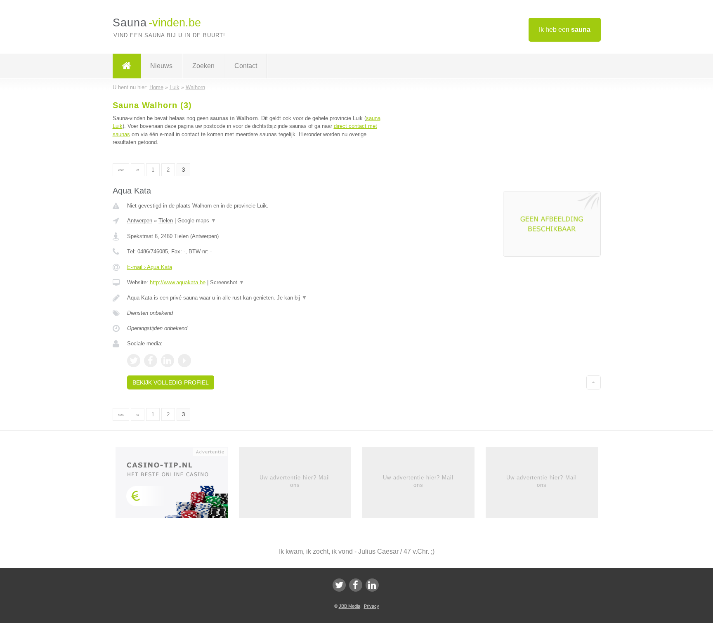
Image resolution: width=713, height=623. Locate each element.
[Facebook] (355, 585)
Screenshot (227, 282)
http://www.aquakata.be (177, 282)
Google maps (196, 220)
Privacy (371, 606)
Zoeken (203, 65)
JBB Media (349, 606)
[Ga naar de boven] (593, 382)
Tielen (165, 220)
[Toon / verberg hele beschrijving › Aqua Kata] (254, 298)
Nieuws (161, 65)
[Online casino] (177, 485)
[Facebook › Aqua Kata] (150, 360)
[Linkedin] (372, 585)
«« (121, 170)
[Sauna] (127, 66)
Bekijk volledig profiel (170, 382)
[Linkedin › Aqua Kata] (167, 360)
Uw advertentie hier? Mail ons (295, 481)
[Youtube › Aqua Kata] (184, 360)
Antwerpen (139, 220)
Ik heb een (564, 29)
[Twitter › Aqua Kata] (133, 360)
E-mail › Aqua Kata (149, 267)
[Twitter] (339, 585)
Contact (245, 65)
